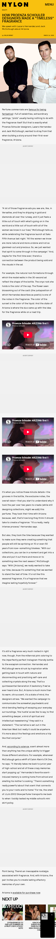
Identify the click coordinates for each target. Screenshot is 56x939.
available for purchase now (26, 892)
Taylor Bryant (8, 35)
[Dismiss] (52, 914)
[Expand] (43, 914)
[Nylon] (15, 4)
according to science (18, 746)
